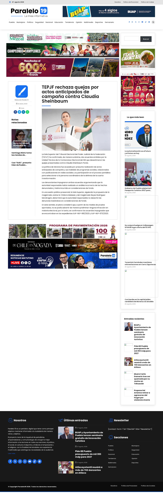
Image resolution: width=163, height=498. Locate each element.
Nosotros (114, 486)
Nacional (49, 22)
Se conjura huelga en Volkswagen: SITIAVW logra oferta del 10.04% (139, 226)
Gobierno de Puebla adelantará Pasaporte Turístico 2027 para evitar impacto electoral (138, 189)
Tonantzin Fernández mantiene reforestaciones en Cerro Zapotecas (140, 263)
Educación (59, 22)
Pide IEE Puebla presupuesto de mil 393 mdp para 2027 (142, 350)
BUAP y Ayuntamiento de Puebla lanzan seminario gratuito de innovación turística (142, 332)
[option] (76, 130)
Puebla (12, 22)
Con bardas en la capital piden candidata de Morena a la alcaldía (139, 300)
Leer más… (12, 453)
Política (30, 22)
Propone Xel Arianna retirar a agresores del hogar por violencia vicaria (142, 395)
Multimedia (88, 22)
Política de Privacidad (129, 486)
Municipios (21, 22)
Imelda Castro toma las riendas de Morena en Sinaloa (21, 144)
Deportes (99, 22)
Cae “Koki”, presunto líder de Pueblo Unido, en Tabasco (21, 165)
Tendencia (69, 22)
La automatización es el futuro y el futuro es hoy (138, 152)
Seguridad (39, 22)
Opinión (79, 22)
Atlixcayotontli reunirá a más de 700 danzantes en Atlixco (142, 364)
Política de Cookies (148, 486)
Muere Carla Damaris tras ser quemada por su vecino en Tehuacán (142, 379)
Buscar (146, 39)
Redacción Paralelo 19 (21, 100)
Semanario (109, 22)
